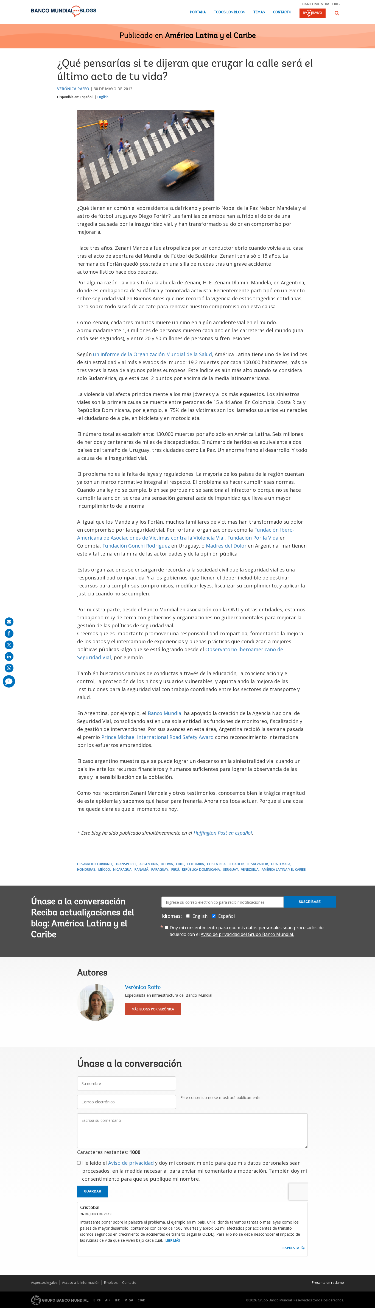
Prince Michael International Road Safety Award (157, 737)
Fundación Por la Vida (252, 537)
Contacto (282, 12)
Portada (198, 12)
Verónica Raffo (73, 89)
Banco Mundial (165, 713)
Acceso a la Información (80, 1282)
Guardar (92, 1191)
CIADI (142, 1300)
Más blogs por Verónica (153, 1009)
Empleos (110, 1282)
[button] (337, 13)
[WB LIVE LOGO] (313, 13)
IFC (117, 1300)
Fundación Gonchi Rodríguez (136, 545)
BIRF (97, 1300)
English (102, 97)
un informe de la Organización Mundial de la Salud (152, 354)
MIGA (128, 1300)
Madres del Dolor (226, 545)
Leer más (173, 1240)
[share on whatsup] (9, 668)
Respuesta (290, 1248)
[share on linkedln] (9, 656)
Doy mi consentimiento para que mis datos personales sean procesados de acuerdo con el (247, 931)
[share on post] (9, 645)
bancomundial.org (321, 4)
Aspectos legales (44, 1282)
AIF (107, 1300)
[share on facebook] (9, 633)
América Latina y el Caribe (210, 36)
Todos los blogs (229, 12)
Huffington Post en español (223, 832)
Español (86, 97)
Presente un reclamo (328, 1282)
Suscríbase (310, 902)
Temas (259, 12)
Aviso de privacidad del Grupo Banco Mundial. (247, 934)
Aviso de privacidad (131, 1162)
